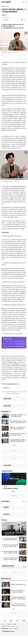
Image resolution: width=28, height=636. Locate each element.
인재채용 (14, 624)
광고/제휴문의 (8, 624)
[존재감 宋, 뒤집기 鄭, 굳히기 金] (6, 587)
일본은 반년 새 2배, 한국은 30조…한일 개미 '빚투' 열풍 (18, 591)
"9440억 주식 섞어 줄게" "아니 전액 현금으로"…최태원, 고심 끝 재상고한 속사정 (14, 343)
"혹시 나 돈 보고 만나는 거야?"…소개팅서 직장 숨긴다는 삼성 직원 (18, 604)
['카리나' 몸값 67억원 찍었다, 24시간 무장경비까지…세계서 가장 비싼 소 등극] (5, 424)
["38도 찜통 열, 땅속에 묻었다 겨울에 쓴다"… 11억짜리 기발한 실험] (6, 600)
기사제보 (13, 626)
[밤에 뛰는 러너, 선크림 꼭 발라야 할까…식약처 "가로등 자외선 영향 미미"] (5, 430)
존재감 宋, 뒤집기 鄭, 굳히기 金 (18, 584)
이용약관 (11, 628)
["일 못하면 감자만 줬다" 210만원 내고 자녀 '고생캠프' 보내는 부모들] (22, 554)
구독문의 (8, 626)
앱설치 (11, 620)
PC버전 (17, 620)
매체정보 (15, 628)
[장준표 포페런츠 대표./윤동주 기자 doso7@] (14, 41)
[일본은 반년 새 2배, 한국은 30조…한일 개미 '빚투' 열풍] (6, 593)
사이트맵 (23, 620)
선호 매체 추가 (6, 20)
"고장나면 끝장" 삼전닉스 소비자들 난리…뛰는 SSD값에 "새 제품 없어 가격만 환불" (14, 341)
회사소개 (3, 624)
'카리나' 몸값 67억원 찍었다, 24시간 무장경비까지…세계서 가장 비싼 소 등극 (18, 422)
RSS (17, 626)
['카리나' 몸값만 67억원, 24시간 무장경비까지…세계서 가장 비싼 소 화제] (22, 541)
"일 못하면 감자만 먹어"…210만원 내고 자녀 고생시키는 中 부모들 (18, 434)
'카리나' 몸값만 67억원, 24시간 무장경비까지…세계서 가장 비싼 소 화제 (11, 540)
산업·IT (3, 6)
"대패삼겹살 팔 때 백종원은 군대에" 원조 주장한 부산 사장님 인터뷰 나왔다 (18, 440)
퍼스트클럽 (3, 626)
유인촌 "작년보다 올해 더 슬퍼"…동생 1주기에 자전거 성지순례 (14, 346)
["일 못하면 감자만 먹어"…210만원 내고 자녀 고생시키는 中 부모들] (5, 436)
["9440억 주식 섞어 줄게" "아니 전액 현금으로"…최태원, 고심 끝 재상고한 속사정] (22, 561)
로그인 (4, 620)
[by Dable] (24, 566)
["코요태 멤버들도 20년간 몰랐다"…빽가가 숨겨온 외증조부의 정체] (5, 417)
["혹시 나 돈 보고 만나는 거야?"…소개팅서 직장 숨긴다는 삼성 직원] (6, 607)
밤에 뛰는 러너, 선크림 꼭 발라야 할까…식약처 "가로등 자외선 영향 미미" (18, 428)
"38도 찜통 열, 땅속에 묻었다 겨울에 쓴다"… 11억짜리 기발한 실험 (18, 598)
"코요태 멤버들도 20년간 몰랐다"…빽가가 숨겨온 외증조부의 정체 (18, 415)
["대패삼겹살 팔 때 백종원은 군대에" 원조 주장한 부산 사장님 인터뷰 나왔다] (5, 442)
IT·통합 (7, 6)
